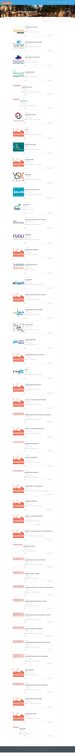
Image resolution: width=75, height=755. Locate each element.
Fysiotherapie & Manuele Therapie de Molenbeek (38, 414)
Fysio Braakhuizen (30, 72)
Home (49, 2)
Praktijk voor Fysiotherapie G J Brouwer (35, 294)
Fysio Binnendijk (29, 159)
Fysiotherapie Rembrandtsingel (33, 698)
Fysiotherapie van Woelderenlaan (34, 486)
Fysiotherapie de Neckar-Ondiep (33, 309)
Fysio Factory (23, 101)
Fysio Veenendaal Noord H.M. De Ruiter (35, 219)
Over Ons (54, 2)
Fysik (26, 369)
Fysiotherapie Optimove (31, 264)
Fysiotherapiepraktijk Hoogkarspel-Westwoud (37, 642)
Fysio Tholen (26, 204)
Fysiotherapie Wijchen (29, 546)
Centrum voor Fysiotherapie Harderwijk (35, 399)
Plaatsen (58, 2)
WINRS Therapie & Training (32, 573)
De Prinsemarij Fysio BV (31, 27)
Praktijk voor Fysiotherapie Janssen (34, 428)
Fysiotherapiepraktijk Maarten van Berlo (36, 601)
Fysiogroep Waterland (31, 501)
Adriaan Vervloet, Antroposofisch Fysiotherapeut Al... (39, 531)
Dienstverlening (28, 626)
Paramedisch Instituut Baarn (32, 57)
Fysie (26, 129)
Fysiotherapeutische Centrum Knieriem (35, 560)
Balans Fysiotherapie (30, 144)
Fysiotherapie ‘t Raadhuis (31, 472)
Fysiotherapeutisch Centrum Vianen (34, 354)
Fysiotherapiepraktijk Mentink (33, 384)
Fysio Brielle (22, 728)
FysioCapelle (28, 279)
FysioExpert (28, 174)
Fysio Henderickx (29, 670)
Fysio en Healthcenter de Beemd (33, 628)
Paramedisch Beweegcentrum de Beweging (36, 656)
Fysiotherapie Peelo (30, 339)
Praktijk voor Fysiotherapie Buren (34, 516)
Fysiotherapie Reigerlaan (31, 249)
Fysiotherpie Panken (30, 114)
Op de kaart (50, 35)
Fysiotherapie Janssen (31, 713)
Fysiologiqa (28, 234)
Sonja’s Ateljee (29, 324)
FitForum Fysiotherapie (31, 457)
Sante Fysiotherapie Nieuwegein (33, 42)
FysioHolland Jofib (27, 87)
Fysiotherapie (27, 25)
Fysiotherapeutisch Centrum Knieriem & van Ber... (38, 615)
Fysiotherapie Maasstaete (32, 443)
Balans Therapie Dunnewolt (32, 189)
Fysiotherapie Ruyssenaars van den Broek (36, 685)
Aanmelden (64, 2)
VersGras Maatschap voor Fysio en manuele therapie (39, 587)
